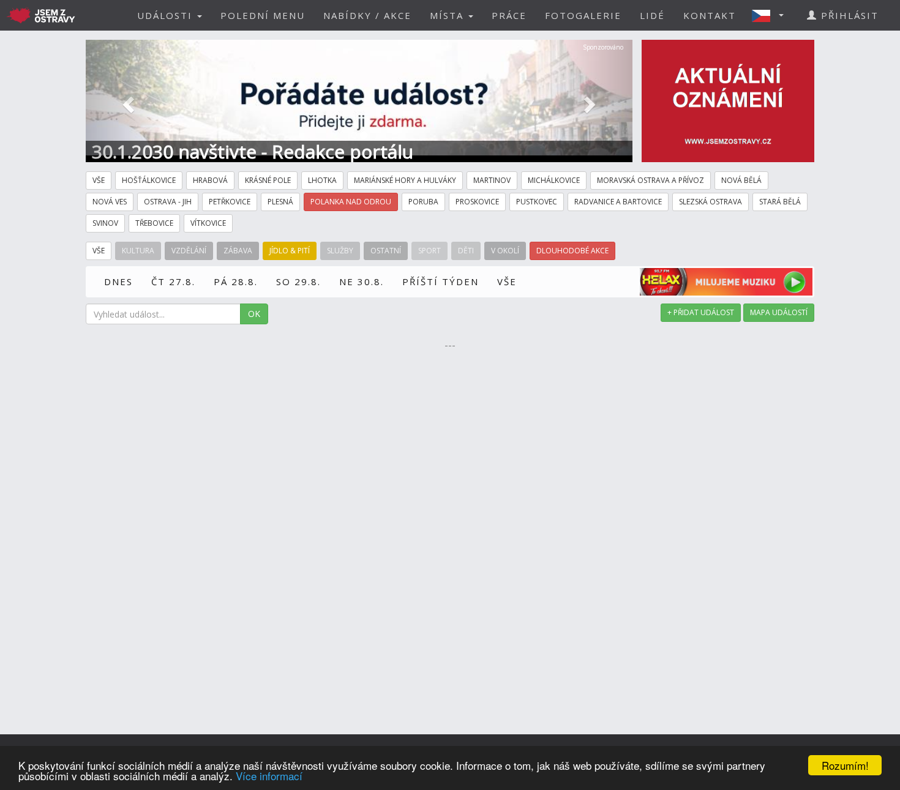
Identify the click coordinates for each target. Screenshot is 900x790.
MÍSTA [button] (448, 15)
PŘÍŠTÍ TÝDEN (440, 281)
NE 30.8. (361, 281)
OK (254, 313)
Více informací (269, 775)
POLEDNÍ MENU (262, 15)
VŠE (507, 281)
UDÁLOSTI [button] (166, 15)
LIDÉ (652, 15)
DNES (118, 281)
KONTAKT (709, 15)
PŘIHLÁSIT (848, 15)
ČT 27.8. (173, 281)
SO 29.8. (298, 281)
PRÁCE (509, 15)
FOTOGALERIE (583, 15)
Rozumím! (845, 765)
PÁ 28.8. (236, 281)
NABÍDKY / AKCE (367, 15)
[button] (771, 15)
